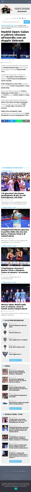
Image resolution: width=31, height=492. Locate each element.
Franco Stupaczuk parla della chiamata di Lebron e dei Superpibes (18, 388)
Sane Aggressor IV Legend (18, 340)
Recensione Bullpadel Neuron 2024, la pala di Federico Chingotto (17, 372)
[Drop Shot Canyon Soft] (5, 347)
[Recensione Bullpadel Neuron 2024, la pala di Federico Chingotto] (5, 371)
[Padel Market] (15, 9)
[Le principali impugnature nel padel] (5, 396)
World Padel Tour (11, 25)
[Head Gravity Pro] (5, 333)
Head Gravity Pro (15, 332)
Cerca (27, 22)
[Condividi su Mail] (26, 121)
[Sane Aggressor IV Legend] (5, 340)
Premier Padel (7, 171)
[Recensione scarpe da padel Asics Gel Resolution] (5, 403)
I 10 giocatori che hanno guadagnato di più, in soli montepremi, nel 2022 (13, 195)
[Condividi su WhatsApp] (19, 121)
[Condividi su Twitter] (12, 121)
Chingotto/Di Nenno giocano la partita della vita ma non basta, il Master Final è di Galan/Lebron (15, 233)
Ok (16, 488)
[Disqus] (15, 142)
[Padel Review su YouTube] (22, 18)
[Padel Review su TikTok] (17, 18)
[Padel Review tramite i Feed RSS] (25, 18)
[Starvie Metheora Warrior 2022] (5, 326)
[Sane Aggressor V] (5, 355)
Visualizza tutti (15, 360)
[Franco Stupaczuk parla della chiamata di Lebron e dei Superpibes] (5, 388)
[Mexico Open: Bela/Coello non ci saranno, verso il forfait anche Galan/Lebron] (15, 293)
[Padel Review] (2, 2)
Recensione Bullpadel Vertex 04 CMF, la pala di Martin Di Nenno (17, 380)
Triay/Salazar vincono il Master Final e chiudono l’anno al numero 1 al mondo (14, 270)
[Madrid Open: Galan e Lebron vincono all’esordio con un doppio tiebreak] (15, 50)
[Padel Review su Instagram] (15, 18)
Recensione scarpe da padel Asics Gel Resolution (19, 403)
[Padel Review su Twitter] (20, 18)
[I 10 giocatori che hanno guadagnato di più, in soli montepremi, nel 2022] (15, 181)
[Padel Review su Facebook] (12, 18)
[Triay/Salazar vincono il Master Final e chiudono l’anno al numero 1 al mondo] (15, 256)
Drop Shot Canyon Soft (17, 347)
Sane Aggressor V (15, 354)
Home (2, 25)
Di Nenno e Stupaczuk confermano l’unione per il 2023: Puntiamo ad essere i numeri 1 (18, 455)
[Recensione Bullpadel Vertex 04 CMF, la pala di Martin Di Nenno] (5, 379)
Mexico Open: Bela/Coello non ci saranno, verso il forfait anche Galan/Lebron (14, 307)
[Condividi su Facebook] (4, 121)
